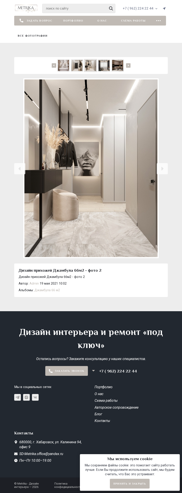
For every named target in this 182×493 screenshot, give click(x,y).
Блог (98, 414)
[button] (19, 168)
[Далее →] (91, 168)
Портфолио (73, 20)
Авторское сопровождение (116, 407)
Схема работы (133, 20)
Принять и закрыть (129, 483)
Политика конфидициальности (68, 485)
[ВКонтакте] (35, 397)
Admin (34, 283)
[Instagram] (26, 397)
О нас (102, 20)
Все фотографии (32, 35)
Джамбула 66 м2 (47, 290)
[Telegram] (17, 397)
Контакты (102, 421)
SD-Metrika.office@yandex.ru (41, 454)
